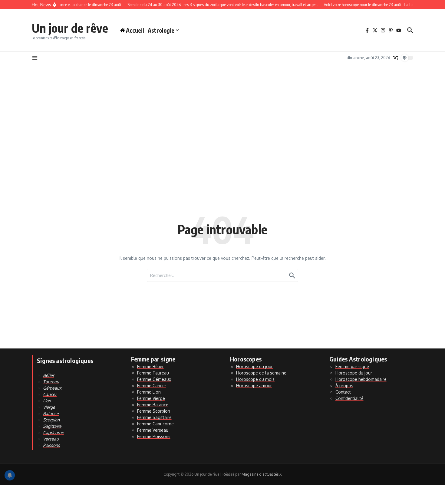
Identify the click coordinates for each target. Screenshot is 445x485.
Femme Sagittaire (154, 417)
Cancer (50, 394)
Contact (343, 391)
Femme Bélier (150, 366)
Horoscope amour (254, 385)
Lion (47, 400)
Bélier (48, 375)
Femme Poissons (153, 436)
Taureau (51, 381)
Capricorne (53, 432)
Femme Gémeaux (154, 379)
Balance (51, 413)
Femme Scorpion (153, 411)
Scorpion (51, 419)
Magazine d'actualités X (262, 474)
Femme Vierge (151, 398)
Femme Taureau (153, 372)
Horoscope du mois (255, 379)
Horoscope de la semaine (261, 372)
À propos (344, 385)
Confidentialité (349, 398)
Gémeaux (52, 388)
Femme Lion (149, 391)
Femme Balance (152, 404)
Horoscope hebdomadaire (361, 379)
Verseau (51, 438)
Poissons (51, 445)
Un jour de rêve (70, 27)
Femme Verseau (152, 430)
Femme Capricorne (155, 423)
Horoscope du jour (254, 366)
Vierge (49, 407)
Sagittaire (52, 426)
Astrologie (161, 30)
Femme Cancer (151, 385)
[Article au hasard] (395, 57)
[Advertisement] (222, 109)
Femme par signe (352, 366)
